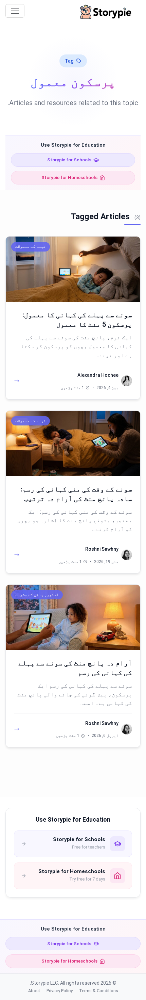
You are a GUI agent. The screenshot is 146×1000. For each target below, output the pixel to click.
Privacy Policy (60, 990)
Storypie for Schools (69, 159)
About (34, 990)
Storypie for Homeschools (69, 177)
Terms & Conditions (98, 990)
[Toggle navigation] (14, 11)
